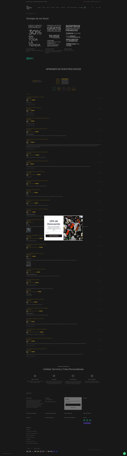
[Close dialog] (81, 217)
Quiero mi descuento (53, 235)
